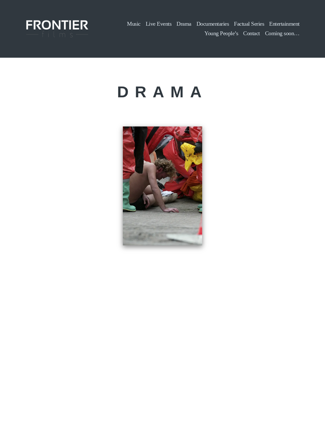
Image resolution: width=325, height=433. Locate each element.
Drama (183, 24)
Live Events (159, 24)
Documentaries (212, 24)
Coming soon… (282, 33)
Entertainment (284, 24)
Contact (251, 33)
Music (134, 24)
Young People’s (221, 33)
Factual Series (249, 24)
